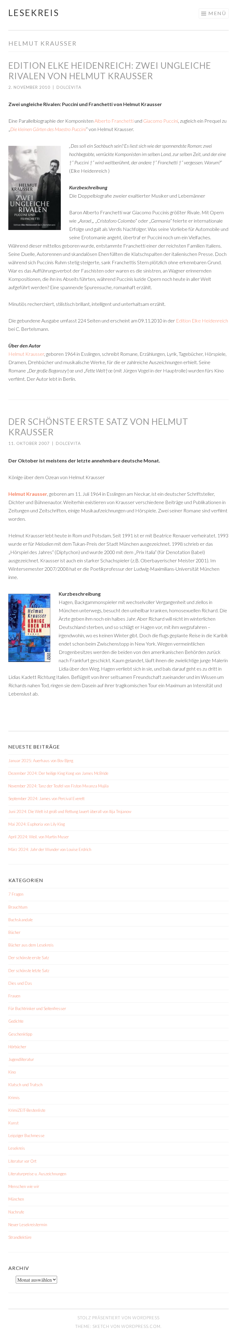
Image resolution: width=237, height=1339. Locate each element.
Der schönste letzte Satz (28, 970)
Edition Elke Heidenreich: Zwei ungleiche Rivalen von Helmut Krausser (109, 70)
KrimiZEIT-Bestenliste (26, 1110)
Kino (12, 1072)
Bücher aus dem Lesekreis (31, 945)
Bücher (14, 932)
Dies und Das (20, 983)
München (16, 1199)
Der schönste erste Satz (28, 957)
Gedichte (15, 1021)
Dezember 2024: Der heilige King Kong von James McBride (58, 773)
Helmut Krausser (26, 354)
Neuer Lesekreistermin (27, 1224)
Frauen (14, 995)
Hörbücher (17, 1046)
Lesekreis (33, 12)
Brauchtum (17, 907)
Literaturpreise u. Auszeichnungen (37, 1173)
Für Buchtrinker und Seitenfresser (37, 1008)
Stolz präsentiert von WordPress (118, 1317)
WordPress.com (140, 1326)
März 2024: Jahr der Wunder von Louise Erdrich (49, 849)
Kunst (13, 1122)
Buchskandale (20, 919)
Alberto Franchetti (114, 121)
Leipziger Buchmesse (26, 1135)
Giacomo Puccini (160, 121)
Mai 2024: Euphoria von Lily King (36, 824)
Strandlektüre (19, 1237)
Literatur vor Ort (22, 1161)
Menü (217, 13)
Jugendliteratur (21, 1059)
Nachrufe (16, 1212)
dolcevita (68, 87)
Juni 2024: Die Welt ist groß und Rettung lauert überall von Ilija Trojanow (69, 811)
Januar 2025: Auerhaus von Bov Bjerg (40, 760)
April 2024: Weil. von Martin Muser (38, 836)
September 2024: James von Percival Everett (46, 798)
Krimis (14, 1097)
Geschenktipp (20, 1034)
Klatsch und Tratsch (25, 1084)
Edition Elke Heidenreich (202, 320)
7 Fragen (15, 894)
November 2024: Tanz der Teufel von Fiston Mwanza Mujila (58, 785)
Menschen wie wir (23, 1186)
